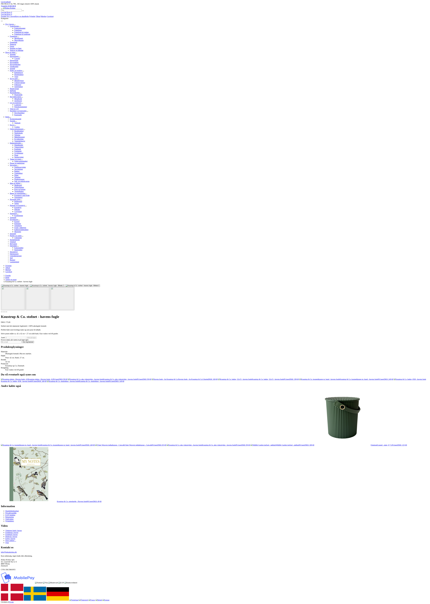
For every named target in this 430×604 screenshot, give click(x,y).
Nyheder (32, 16)
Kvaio (11, 602)
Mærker (43, 16)
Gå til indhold (6, 2)
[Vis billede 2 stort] (46, 285)
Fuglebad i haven (11, 535)
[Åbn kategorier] (2, 8)
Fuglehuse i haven (11, 533)
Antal (3, 337)
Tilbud (38, 16)
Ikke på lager (31, 337)
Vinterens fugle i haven (13, 530)
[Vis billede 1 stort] (15, 285)
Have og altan (20, 16)
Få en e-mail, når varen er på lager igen (14, 340)
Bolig (27, 16)
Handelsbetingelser (12, 511)
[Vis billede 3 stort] (82, 285)
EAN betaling (10, 515)
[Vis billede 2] (38, 298)
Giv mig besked (28, 342)
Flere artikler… (10, 541)
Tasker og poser (11, 280)
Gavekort (50, 16)
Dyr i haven (11, 16)
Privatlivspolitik (10, 513)
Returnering (9, 517)
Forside (3, 16)
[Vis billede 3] (62, 298)
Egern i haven (10, 539)
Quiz (7, 543)
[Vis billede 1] (13, 298)
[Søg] (23, 10)
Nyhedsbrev (9, 521)
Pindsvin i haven (11, 537)
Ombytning (9, 519)
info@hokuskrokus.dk (9, 552)
